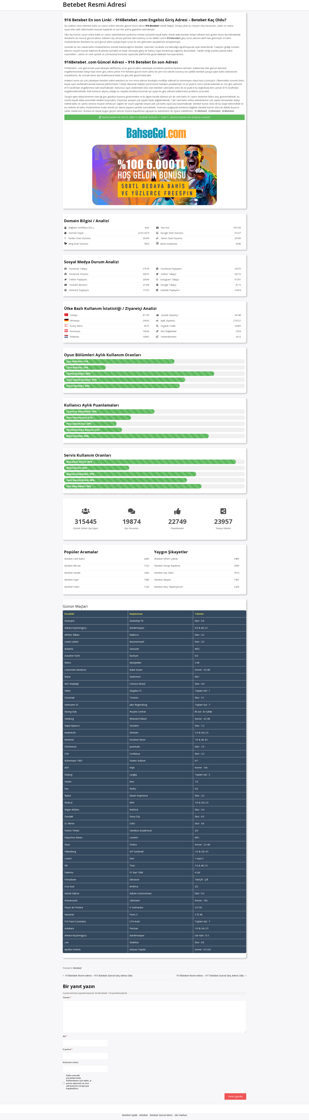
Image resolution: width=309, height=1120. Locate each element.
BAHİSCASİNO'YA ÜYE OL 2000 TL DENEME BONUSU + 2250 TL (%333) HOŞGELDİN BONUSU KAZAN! (155, 117)
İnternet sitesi (70, 1062)
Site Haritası (181, 1115)
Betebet (77, 968)
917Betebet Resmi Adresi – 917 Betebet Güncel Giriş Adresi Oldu (210, 975)
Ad (65, 1036)
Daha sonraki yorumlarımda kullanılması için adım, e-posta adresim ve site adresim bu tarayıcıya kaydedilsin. (79, 1082)
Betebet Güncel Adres (161, 1115)
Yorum (67, 997)
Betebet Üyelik (129, 1115)
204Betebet (228, 110)
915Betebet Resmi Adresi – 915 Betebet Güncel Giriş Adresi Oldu (98, 975)
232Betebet (214, 110)
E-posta (67, 1049)
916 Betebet (152, 25)
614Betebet (201, 110)
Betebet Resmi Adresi (94, 4)
